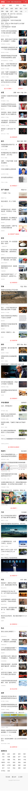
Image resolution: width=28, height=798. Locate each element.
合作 (15, 777)
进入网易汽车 (13, 575)
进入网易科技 (13, 624)
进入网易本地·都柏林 (13, 447)
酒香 (19, 768)
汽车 (26, 8)
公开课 (8, 765)
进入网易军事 (13, 340)
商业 (25, 344)
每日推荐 (24, 451)
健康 (14, 765)
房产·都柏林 (5, 190)
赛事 (15, 92)
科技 (16, 11)
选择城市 (24, 402)
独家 (19, 765)
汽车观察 (24, 512)
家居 (2, 238)
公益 (21, 11)
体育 (11, 8)
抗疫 (8, 771)
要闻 (3, 5)
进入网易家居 (13, 282)
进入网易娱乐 (13, 186)
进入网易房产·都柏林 (13, 234)
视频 (8, 759)
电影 (21, 141)
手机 (14, 759)
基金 (21, 344)
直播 (7, 11)
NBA (18, 92)
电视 (18, 141)
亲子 (3, 768)
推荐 (10, 5)
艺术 (8, 768)
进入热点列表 (13, 689)
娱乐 (7, 8)
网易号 (3, 451)
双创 (14, 768)
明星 (25, 141)
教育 (3, 765)
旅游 (25, 765)
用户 (26, 2)
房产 (11, 11)
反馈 (9, 777)
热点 (24, 5)
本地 (25, 759)
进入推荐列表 (13, 747)
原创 (17, 5)
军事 (2, 11)
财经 (16, 8)
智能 (25, 579)
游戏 (25, 762)
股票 (18, 344)
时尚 (8, 762)
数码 (19, 759)
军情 (25, 286)
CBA (25, 92)
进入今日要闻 (7, 88)
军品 (21, 286)
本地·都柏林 (5, 402)
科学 (21, 579)
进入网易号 (14, 508)
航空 (25, 768)
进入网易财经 (13, 398)
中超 (22, 92)
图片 (21, 8)
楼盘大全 (24, 190)
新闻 (2, 8)
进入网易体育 (13, 137)
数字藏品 (3, 770)
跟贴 (19, 762)
